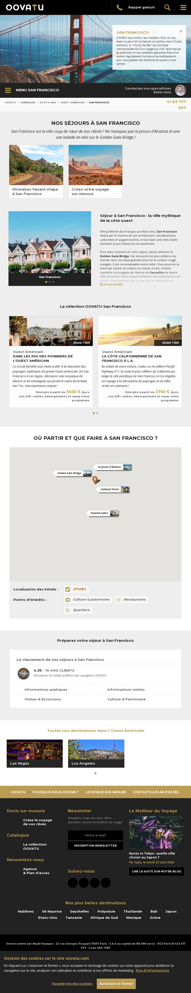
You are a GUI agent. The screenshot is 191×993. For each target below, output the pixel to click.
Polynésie (106, 911)
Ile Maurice (52, 911)
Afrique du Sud (104, 918)
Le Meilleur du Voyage (153, 811)
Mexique (133, 918)
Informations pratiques (46, 689)
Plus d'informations (152, 970)
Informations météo (126, 689)
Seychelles (79, 911)
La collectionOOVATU (35, 846)
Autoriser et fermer (116, 983)
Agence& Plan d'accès (36, 871)
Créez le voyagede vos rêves (37, 822)
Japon (171, 911)
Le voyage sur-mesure (106, 792)
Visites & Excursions (43, 699)
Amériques (28, 102)
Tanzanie (73, 918)
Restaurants (135, 599)
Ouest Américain (72, 102)
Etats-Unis (48, 102)
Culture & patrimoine (91, 599)
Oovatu (10, 102)
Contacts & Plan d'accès (156, 792)
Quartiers (81, 610)
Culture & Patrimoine (126, 699)
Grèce (155, 918)
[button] (46, 282)
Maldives (26, 911)
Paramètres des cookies (72, 983)
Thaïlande (132, 911)
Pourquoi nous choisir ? (56, 792)
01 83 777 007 (176, 104)
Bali (153, 911)
